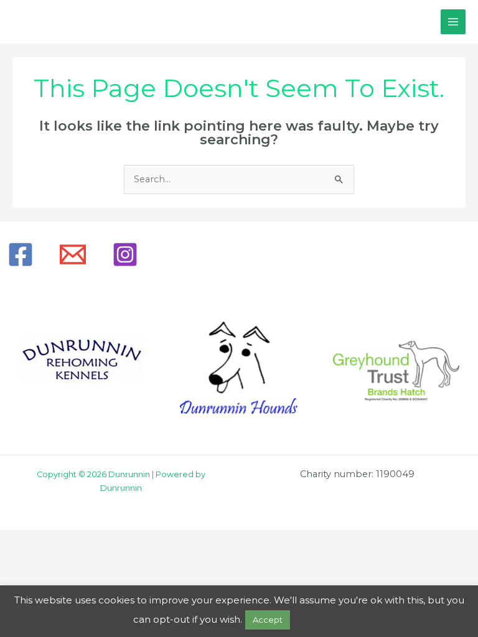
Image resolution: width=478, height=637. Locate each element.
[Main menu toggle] (453, 21)
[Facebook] (20, 254)
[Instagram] (125, 254)
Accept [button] (268, 620)
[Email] (72, 254)
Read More (319, 619)
